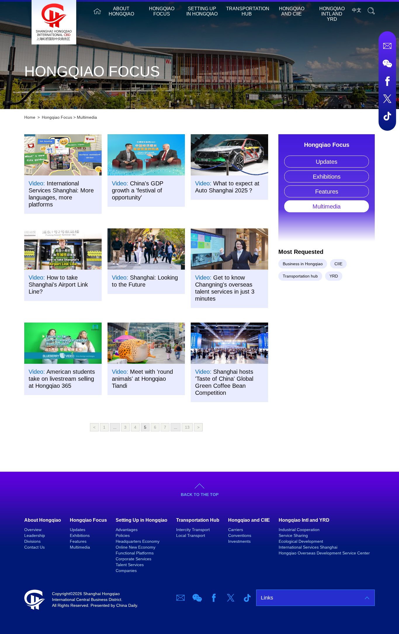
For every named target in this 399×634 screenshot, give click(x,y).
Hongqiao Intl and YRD (332, 14)
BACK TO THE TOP (199, 494)
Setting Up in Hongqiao (202, 11)
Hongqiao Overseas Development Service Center (324, 553)
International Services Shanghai (308, 547)
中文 (356, 10)
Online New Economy (135, 547)
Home (97, 11)
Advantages (127, 529)
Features (326, 191)
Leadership (34, 535)
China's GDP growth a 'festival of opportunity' (137, 190)
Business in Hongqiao (303, 263)
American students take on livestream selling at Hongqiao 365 (62, 378)
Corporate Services (133, 559)
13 (187, 427)
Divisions (32, 541)
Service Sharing (293, 535)
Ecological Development (301, 541)
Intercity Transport (193, 529)
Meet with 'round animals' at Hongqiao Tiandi (142, 378)
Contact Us (34, 547)
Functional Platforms (135, 553)
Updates (326, 161)
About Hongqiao (121, 11)
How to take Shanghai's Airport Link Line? (58, 284)
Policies (123, 535)
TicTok (387, 116)
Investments (239, 541)
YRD (333, 276)
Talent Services (130, 564)
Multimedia (87, 117)
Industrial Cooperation (299, 529)
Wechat (387, 63)
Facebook (387, 81)
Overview (32, 529)
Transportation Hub (247, 11)
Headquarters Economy (137, 541)
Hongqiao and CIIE (291, 11)
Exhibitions (327, 176)
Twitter (387, 98)
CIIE (338, 263)
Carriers (235, 529)
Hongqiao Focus (161, 11)
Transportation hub (300, 276)
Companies (126, 570)
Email (387, 46)
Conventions (239, 535)
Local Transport (190, 535)
